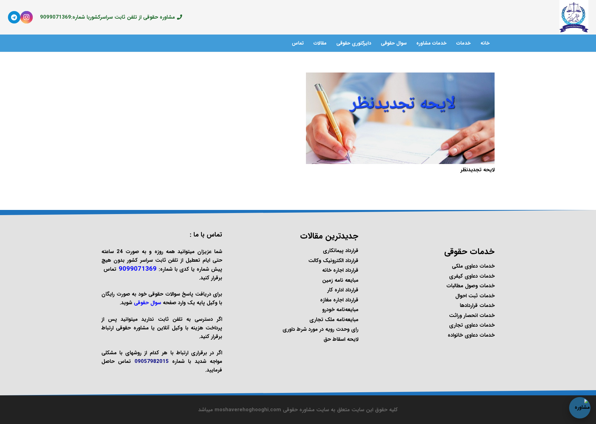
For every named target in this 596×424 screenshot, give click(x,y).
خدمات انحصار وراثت (472, 315)
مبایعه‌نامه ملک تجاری (333, 320)
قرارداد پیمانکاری (340, 251)
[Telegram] (14, 17)
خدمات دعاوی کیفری (472, 276)
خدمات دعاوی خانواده (471, 335)
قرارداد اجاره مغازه (339, 300)
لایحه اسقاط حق (341, 339)
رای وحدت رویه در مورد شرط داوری (320, 329)
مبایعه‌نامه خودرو (340, 310)
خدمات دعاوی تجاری (472, 325)
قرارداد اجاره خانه (340, 270)
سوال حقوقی (147, 303)
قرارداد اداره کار (342, 290)
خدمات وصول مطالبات (470, 286)
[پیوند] (573, 17)
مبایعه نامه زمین (340, 280)
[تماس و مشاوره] (579, 407)
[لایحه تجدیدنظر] (400, 77)
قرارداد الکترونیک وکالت (333, 261)
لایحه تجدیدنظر (477, 170)
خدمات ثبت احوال (475, 296)
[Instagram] (26, 17)
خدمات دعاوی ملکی (473, 266)
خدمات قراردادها (477, 305)
